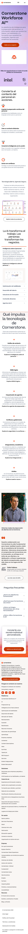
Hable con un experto (10, 45)
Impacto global (5, 884)
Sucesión (3, 722)
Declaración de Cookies (8, 926)
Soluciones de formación (11, 295)
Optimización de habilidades (12, 286)
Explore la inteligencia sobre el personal (12, 264)
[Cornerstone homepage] (14, 663)
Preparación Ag (5, 705)
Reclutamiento (5, 719)
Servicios (3, 758)
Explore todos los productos (14, 219)
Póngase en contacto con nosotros (11, 686)
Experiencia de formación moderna (11, 782)
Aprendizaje (4, 734)
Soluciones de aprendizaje (8, 731)
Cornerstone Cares (6, 872)
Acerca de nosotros (6, 863)
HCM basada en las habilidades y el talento (13, 776)
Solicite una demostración (14, 649)
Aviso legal (5, 914)
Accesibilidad (5, 890)
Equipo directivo (5, 849)
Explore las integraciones (13, 458)
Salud (3, 824)
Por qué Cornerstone (7, 846)
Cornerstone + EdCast (7, 866)
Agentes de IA (7, 303)
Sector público (5, 818)
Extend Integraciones (7, 761)
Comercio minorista (6, 836)
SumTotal (4, 749)
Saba (2, 746)
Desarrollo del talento (10, 290)
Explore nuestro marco (13, 479)
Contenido (4, 740)
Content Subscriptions (7, 743)
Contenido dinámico (9, 299)
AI (2, 702)
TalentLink (4, 752)
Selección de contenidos (8, 791)
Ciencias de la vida (6, 827)
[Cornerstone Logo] (6, 3)
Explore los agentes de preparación (13, 406)
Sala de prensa (5, 875)
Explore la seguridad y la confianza (13, 431)
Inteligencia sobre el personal (12, 249)
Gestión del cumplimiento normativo (11, 785)
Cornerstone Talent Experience (9, 852)
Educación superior (6, 833)
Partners (3, 881)
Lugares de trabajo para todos (9, 811)
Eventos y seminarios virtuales (9, 899)
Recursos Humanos (6, 728)
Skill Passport (5, 755)
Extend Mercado (5, 764)
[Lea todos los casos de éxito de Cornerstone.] (14, 79)
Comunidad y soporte (7, 689)
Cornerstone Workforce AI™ (8, 699)
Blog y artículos (5, 902)
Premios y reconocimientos (8, 887)
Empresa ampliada (6, 737)
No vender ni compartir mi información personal (13, 930)
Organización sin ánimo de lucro (10, 839)
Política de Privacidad (8, 918)
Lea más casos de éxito (14, 578)
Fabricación (4, 830)
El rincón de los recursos (8, 896)
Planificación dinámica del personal (11, 794)
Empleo (3, 878)
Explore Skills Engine (13, 381)
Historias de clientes (7, 860)
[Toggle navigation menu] (24, 3)
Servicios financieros (7, 821)
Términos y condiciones (8, 922)
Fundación (4, 869)
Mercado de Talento (6, 716)
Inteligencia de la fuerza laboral (10, 708)
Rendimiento (4, 725)
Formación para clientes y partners (11, 788)
